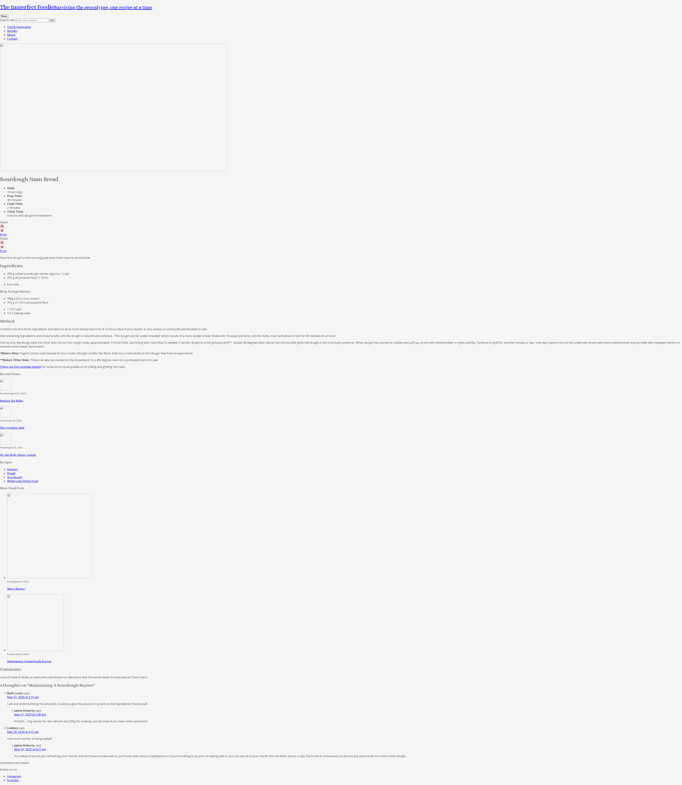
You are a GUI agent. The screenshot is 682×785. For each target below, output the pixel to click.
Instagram (14, 776)
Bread (11, 473)
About (11, 35)
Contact (12, 39)
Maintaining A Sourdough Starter (29, 661)
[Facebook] (341, 226)
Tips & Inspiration (19, 27)
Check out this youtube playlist (20, 367)
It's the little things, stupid (18, 455)
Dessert (12, 469)
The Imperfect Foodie (76, 7)
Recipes (12, 31)
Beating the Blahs (11, 400)
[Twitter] (341, 230)
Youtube (12, 780)
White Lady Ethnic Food (22, 481)
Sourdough (14, 477)
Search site (7, 20)
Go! (52, 20)
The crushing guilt (12, 427)
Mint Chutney (16, 588)
